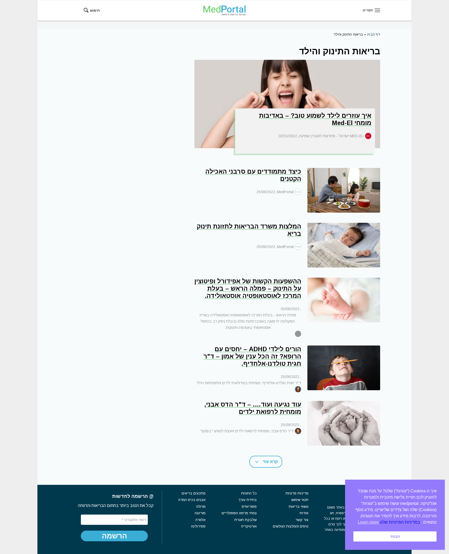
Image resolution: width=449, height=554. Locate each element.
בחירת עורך (247, 500)
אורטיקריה (249, 526)
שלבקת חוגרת (245, 520)
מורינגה (200, 513)
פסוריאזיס (249, 506)
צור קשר (301, 520)
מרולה (201, 506)
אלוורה (200, 520)
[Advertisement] (101, 131)
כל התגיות (249, 493)
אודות (304, 513)
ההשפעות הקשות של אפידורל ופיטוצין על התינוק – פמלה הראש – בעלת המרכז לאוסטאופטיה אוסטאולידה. (247, 288)
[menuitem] (93, 10)
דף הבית (373, 34)
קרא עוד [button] (270, 461)
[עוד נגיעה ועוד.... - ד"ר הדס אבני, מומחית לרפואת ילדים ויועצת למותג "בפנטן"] (343, 423)
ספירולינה (198, 526)
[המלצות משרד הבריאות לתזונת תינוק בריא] (343, 245)
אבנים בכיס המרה (192, 500)
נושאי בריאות (298, 506)
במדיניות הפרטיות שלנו (400, 522)
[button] (114, 536)
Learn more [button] (368, 522)
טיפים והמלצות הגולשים (290, 526)
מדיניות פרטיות (297, 493)
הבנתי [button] (395, 536)
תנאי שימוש (299, 500)
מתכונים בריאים (194, 493)
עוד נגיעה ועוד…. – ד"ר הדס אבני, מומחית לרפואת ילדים (252, 408)
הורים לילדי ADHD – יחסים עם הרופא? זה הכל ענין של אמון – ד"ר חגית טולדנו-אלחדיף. (252, 356)
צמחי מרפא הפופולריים (239, 513)
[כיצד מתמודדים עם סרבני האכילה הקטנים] (343, 190)
